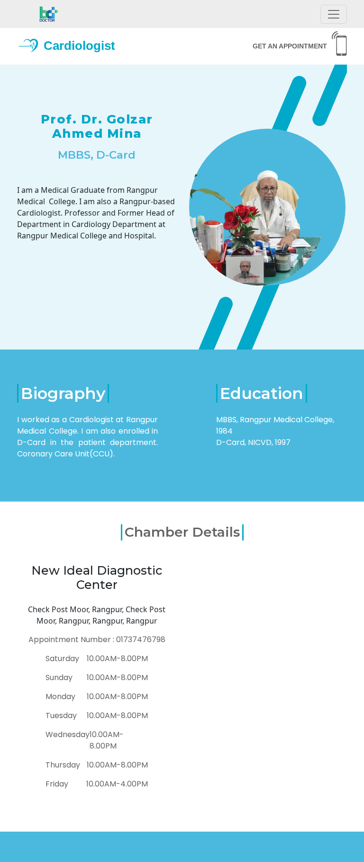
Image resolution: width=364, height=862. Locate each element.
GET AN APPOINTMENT (290, 46)
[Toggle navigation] (333, 14)
